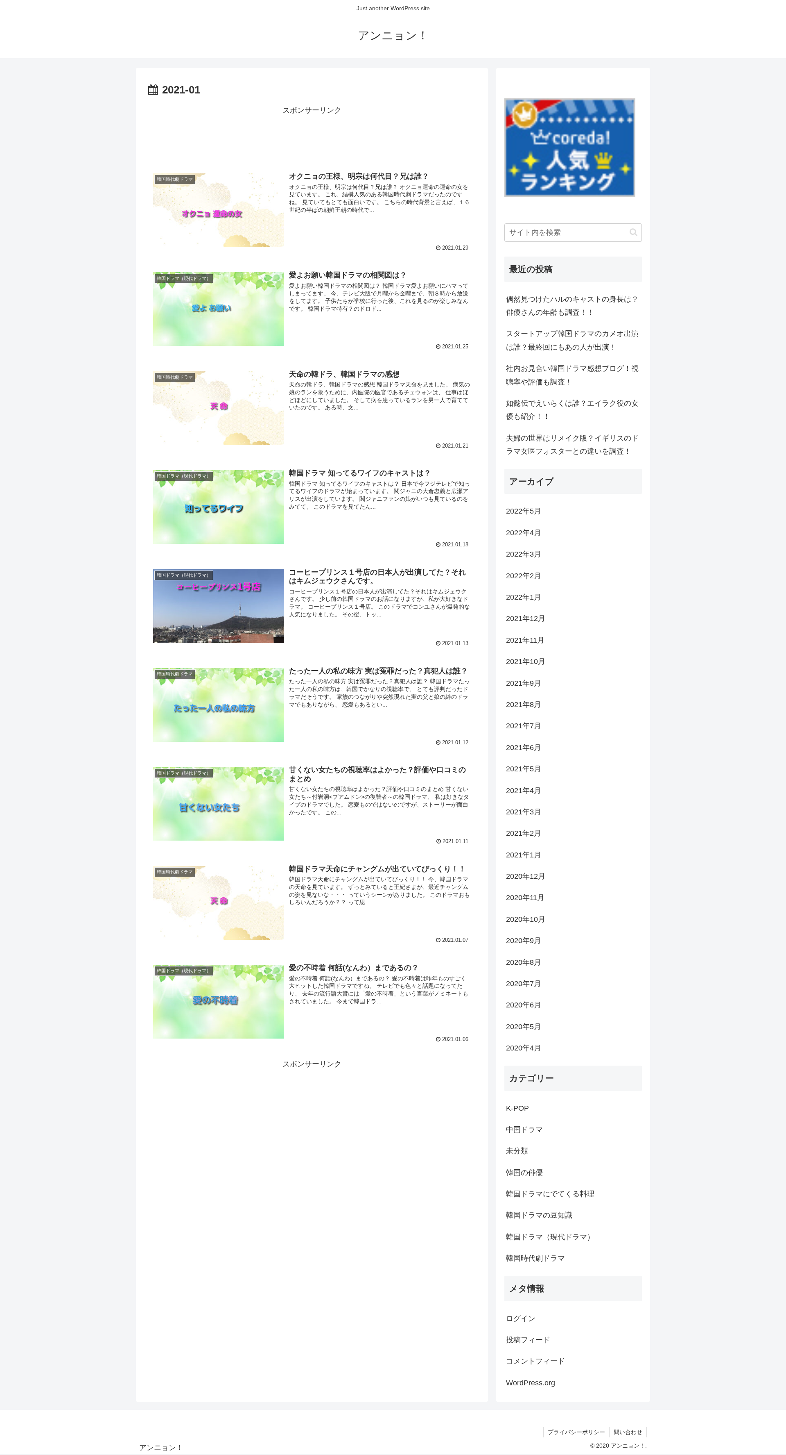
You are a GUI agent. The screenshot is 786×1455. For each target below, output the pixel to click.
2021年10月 (525, 661)
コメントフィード (535, 1361)
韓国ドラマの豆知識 (539, 1215)
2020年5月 (523, 1027)
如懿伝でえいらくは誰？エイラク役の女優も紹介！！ (572, 410)
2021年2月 (523, 833)
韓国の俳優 (524, 1173)
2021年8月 (523, 704)
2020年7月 (523, 984)
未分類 (517, 1151)
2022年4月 (523, 533)
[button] (633, 232)
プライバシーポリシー (576, 1432)
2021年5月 (523, 769)
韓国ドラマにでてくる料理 (550, 1194)
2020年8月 (523, 962)
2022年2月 (523, 576)
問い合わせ (628, 1432)
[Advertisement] (312, 135)
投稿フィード (528, 1340)
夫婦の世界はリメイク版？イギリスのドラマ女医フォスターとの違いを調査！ (572, 444)
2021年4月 (523, 791)
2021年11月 (525, 640)
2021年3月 (523, 812)
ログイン (520, 1318)
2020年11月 (525, 897)
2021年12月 (525, 618)
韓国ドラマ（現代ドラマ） (550, 1237)
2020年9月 (523, 941)
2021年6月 (523, 747)
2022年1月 (523, 597)
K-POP (517, 1108)
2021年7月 (523, 726)
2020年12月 (525, 876)
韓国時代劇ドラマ (535, 1258)
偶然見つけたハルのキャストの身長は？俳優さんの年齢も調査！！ (572, 305)
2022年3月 (523, 554)
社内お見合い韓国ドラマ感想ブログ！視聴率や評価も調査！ (572, 375)
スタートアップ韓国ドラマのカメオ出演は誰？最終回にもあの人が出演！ (572, 340)
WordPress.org (530, 1383)
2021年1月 (523, 855)
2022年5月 (523, 511)
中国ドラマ (524, 1129)
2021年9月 (523, 683)
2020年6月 (523, 1005)
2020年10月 (525, 919)
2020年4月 (523, 1048)
